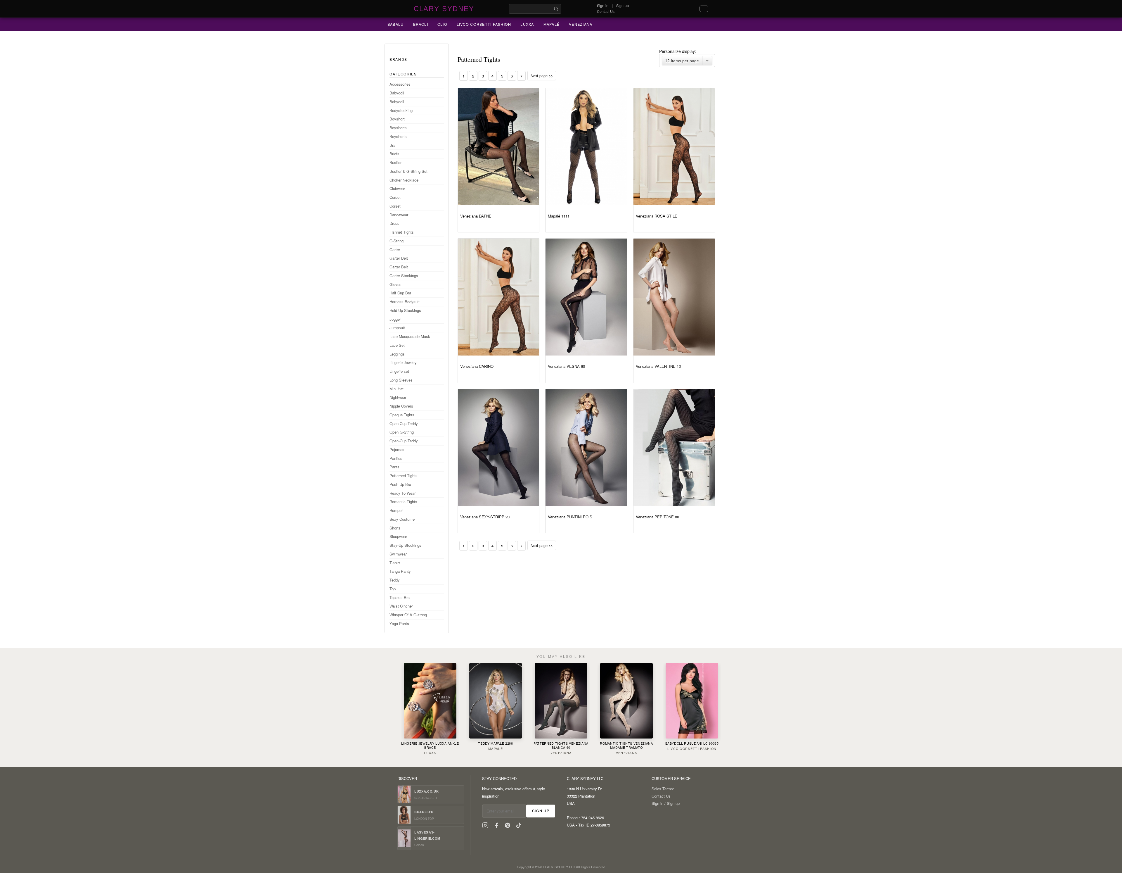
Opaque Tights (401, 414)
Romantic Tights (403, 501)
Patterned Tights (403, 475)
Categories (403, 73)
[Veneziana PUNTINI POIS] (586, 447)
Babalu (395, 24)
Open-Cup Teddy (403, 441)
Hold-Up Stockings (405, 310)
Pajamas (396, 449)
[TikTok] (518, 825)
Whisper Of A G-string (408, 614)
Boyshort (397, 119)
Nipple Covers (401, 406)
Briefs (394, 153)
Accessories (400, 84)
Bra (392, 145)
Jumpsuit (397, 327)
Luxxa (527, 24)
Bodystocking (401, 110)
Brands (398, 59)
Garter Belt (398, 258)
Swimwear (398, 554)
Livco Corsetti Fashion (484, 24)
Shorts (395, 528)
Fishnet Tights (401, 232)
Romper (396, 510)
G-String (396, 241)
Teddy (394, 580)
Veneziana (580, 24)
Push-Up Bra (400, 484)
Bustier (395, 162)
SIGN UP (540, 810)
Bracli (420, 24)
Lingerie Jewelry (403, 362)
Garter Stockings (403, 275)
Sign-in (602, 5)
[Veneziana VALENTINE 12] (674, 297)
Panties (395, 458)
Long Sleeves (401, 380)
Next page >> (542, 75)
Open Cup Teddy (403, 423)
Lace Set (397, 345)
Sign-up (622, 5)
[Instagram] (485, 825)
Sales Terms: (663, 788)
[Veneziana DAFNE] (498, 146)
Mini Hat (396, 388)
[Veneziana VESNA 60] (586, 297)
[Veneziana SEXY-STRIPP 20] (498, 447)
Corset (395, 197)
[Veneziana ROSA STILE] (674, 146)
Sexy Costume (402, 519)
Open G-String (401, 432)
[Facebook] (496, 825)
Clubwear (397, 188)
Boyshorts (398, 127)
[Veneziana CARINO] (498, 297)
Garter (394, 249)
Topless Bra (399, 597)
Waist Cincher (401, 606)
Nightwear (397, 397)
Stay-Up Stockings (405, 545)
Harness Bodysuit (404, 301)
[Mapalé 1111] (586, 146)
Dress (394, 223)
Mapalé (551, 24)
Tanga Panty (400, 571)
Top (392, 588)
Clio (442, 24)
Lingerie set (399, 371)
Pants (394, 467)
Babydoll (396, 93)
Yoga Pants (399, 623)
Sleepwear (398, 536)
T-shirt (394, 562)
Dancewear (398, 215)
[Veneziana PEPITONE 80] (674, 447)
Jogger (395, 319)
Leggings (397, 354)
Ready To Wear (402, 493)
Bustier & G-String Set (408, 171)
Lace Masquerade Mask (409, 336)
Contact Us (605, 11)
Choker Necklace (403, 180)
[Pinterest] (507, 825)
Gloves (395, 284)
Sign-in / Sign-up (666, 803)
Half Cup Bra (400, 293)
